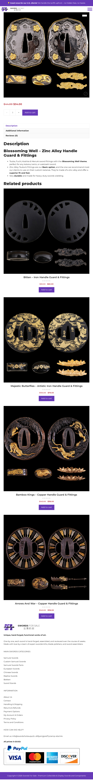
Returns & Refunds (12, 708)
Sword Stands (10, 683)
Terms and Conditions (13, 722)
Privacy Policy (10, 719)
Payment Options (12, 711)
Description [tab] (11, 126)
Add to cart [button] (46, 290)
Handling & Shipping (13, 704)
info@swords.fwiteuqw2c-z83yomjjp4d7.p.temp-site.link (37, 736)
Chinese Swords (11, 672)
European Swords (11, 669)
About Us (8, 697)
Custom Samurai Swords (15, 661)
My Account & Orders (13, 715)
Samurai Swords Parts (13, 665)
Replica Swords (10, 676)
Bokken (7, 679)
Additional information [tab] (17, 131)
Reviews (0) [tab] (12, 135)
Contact (7, 700)
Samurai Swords (11, 658)
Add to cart (30, 112)
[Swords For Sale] (12, 9)
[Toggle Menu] (89, 9)
